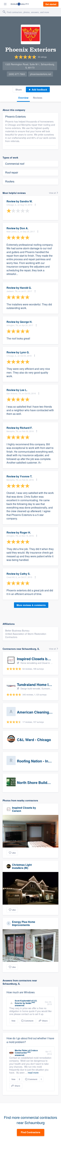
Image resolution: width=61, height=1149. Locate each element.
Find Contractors (30, 1132)
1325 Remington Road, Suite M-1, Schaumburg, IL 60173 (30, 66)
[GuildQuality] (20, 4)
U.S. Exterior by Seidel (26, 1001)
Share (18, 89)
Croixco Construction (26, 1051)
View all (52, 192)
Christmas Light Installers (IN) (22, 866)
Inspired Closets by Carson (24, 809)
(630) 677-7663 (17, 74)
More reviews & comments (31, 605)
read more (33, 1072)
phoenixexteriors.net (40, 74)
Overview (23, 97)
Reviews (37, 97)
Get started (50, 4)
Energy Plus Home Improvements (23, 923)
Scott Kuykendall (23, 1000)
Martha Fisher (21, 1050)
